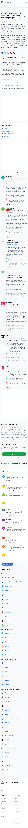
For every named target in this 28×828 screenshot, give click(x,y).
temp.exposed (8, 586)
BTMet (6, 603)
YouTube (7, 608)
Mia (6, 545)
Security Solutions (17, 64)
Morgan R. (8, 509)
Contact (3, 811)
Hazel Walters (9, 475)
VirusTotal (9, 176)
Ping (6, 744)
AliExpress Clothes (9, 577)
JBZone (6, 599)
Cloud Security (23, 340)
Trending (3, 801)
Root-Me (7, 676)
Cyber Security (11, 62)
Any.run (7, 714)
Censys (6, 731)
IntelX (6, 671)
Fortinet (7, 701)
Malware (5, 62)
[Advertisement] (14, 107)
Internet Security (18, 338)
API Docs (3, 817)
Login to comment (7, 564)
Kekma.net (7, 612)
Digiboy (7, 684)
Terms (16, 811)
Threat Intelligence (20, 62)
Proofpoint (7, 697)
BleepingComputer (9, 637)
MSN (6, 616)
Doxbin (6, 667)
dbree (6, 625)
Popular (3, 798)
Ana (6, 494)
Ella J (7, 502)
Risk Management (19, 277)
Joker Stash (7, 650)
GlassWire (7, 740)
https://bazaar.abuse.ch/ (11, 59)
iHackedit (7, 655)
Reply (14, 482)
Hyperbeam (8, 765)
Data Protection (21, 178)
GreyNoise (7, 706)
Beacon (6, 769)
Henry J (7, 485)
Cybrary (7, 680)
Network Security (10, 242)
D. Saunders (8, 519)
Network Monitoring (7, 64)
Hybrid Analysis (10, 240)
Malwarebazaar (5, 26)
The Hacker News (9, 663)
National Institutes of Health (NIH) (13, 582)
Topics (2, 804)
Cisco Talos (7, 710)
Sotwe (6, 595)
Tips (2, 814)
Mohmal (7, 774)
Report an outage (10, 465)
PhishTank (7, 646)
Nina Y (7, 537)
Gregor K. (4, 21)
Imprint (17, 801)
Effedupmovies (8, 621)
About (16, 798)
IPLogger (7, 722)
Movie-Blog (7, 590)
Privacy (17, 808)
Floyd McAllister (9, 527)
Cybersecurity (14, 178)
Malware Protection (10, 338)
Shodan (7, 727)
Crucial (6, 756)
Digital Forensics (10, 306)
